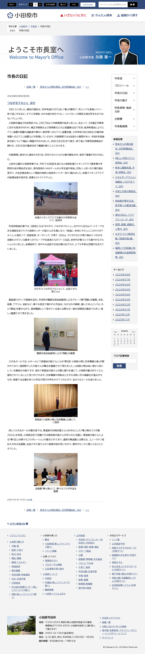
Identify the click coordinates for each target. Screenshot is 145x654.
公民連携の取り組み (54, 569)
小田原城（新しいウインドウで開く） (57, 545)
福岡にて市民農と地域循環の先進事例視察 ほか (125, 252)
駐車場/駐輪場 (85, 584)
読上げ (63, 4)
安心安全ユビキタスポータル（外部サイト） (124, 568)
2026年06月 (122, 284)
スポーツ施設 (85, 551)
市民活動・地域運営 (21, 575)
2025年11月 (122, 319)
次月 (133, 331)
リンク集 (116, 540)
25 (121, 343)
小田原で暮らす (16, 542)
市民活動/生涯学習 (88, 571)
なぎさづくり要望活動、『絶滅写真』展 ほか (125, 238)
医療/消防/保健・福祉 (89, 547)
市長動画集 (121, 126)
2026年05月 (122, 289)
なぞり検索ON (17, 524)
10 (118, 340)
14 (131, 340)
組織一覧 (106, 622)
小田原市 (22, 15)
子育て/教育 (84, 567)
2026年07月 (122, 279)
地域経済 (16, 566)
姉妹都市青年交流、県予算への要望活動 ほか (126, 205)
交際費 (118, 119)
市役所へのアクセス (111, 618)
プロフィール (122, 85)
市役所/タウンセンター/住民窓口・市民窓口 (91, 541)
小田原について (50, 574)
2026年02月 (122, 304)
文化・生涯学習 (18, 579)
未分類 (29, 500)
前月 (116, 331)
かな (72, 4)
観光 (47, 540)
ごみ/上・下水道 (86, 563)
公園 (81, 555)
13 (127, 340)
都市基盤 (16, 571)
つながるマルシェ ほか (21, 103)
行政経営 (16, 583)
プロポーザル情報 (53, 565)
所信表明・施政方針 (123, 109)
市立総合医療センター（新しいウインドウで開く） (24, 588)
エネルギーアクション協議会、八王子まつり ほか (125, 181)
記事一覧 (30, 87)
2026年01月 (122, 309)
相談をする (117, 562)
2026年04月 (122, 294)
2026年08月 (122, 274)
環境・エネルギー (19, 562)
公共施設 (80, 535)
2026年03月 (122, 299)
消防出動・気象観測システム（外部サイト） (124, 579)
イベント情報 (51, 551)
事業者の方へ (51, 561)
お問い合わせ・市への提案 (114, 627)
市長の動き (121, 100)
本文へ (12, 4)
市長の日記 (121, 93)
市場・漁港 (83, 576)
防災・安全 (16, 554)
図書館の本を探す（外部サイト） (124, 556)
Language (88, 4)
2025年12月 (122, 314)
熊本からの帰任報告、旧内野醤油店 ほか (60, 87)
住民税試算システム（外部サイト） (124, 586)
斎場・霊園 (83, 580)
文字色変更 (50, 4)
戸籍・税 (15, 546)
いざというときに (17, 535)
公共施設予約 (118, 544)
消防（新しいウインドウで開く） (24, 595)
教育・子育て (17, 550)
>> (87, 87)
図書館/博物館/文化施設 (90, 559)
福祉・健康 (16, 558)
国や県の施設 (85, 588)
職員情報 (49, 590)
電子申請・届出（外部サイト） (125, 574)
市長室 (34, 26)
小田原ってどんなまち (55, 594)
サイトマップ (107, 638)
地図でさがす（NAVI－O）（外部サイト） (124, 549)
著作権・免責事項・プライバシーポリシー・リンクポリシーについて (119, 632)
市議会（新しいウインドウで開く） (57, 584)
